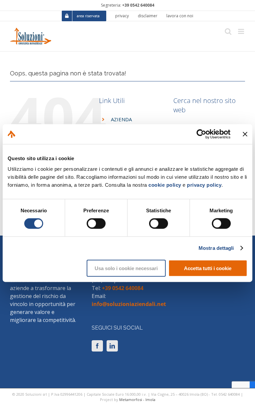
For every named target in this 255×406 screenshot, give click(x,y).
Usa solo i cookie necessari (126, 268)
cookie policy (164, 184)
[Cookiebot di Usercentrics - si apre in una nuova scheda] (201, 134)
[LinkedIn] (112, 346)
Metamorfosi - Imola (137, 399)
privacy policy (204, 184)
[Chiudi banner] (245, 134)
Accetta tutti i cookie (207, 268)
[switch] (96, 223)
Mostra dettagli (216, 248)
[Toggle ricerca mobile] (228, 31)
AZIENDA (121, 119)
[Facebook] (97, 346)
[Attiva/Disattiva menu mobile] (241, 31)
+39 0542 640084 (138, 5)
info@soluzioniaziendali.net (129, 304)
